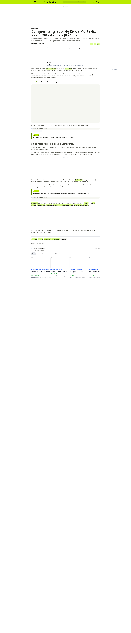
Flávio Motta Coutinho (37, 43)
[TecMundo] (35, 2)
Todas (33, 253)
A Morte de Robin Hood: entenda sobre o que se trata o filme (53, 137)
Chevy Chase (78, 205)
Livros (48, 253)
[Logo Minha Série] (51, 2)
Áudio (52, 253)
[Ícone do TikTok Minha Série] (99, 2)
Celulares (39, 253)
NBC (48, 64)
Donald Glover (41, 205)
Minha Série (34, 28)
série (51, 69)
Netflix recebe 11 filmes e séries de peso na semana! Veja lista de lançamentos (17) (61, 193)
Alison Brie (49, 205)
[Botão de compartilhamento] (91, 44)
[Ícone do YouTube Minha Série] (96, 2)
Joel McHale (78, 180)
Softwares (57, 253)
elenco (86, 203)
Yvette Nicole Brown (59, 205)
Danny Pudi (69, 205)
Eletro (43, 253)
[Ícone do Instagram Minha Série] (93, 2)
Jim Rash (85, 205)
